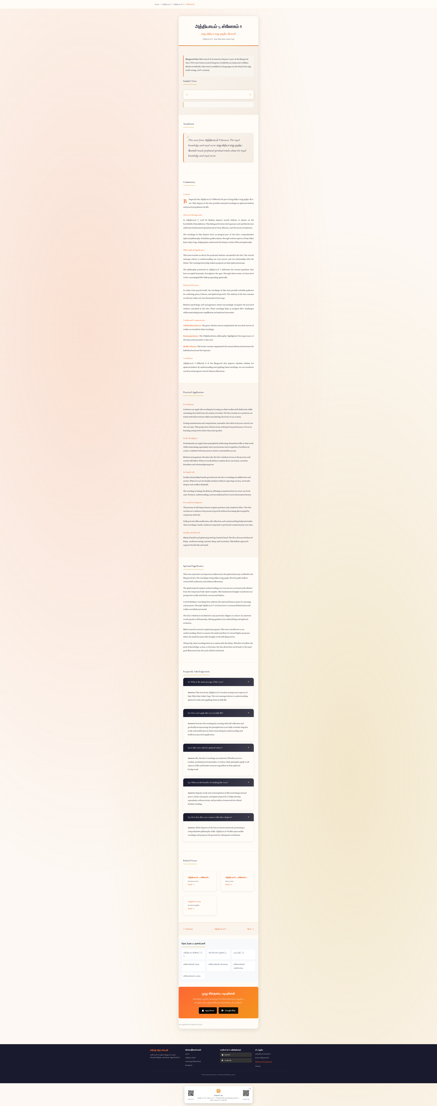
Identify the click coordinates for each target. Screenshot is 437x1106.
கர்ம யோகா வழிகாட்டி (218, 952)
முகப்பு (187, 1054)
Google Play (230, 1010)
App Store (209, 1010)
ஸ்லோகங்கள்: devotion (218, 964)
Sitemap (257, 1066)
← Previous (188, 929)
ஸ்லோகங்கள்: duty (191, 964)
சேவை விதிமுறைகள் (262, 1058)
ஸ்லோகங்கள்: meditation (239, 966)
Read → (191, 884)
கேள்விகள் (188, 1065)
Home (157, 4)
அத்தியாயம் (166, 4)
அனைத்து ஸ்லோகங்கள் (193, 1061)
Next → (250, 929)
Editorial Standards (263, 1062)
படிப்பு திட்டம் (239, 952)
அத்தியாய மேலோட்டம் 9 (192, 954)
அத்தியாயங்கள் (190, 1058)
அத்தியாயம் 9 (178, 4)
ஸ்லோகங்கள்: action (192, 976)
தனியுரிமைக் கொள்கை (263, 1054)
